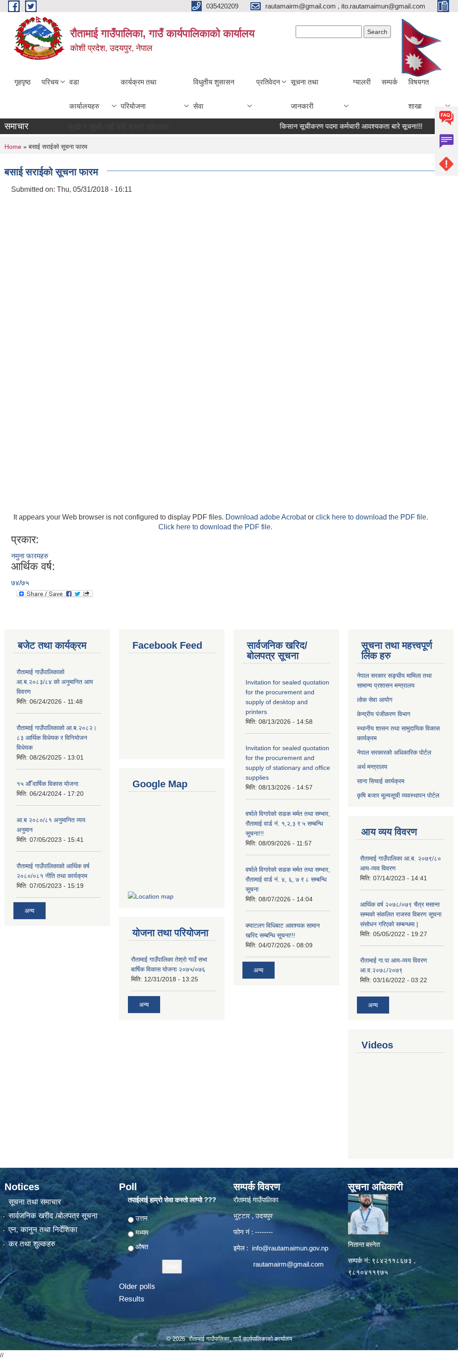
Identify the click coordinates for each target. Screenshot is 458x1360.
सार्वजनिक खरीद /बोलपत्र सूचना (53, 1216)
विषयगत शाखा (418, 94)
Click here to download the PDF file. (215, 527)
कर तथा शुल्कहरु (31, 1244)
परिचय (50, 82)
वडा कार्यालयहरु (84, 94)
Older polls (137, 1286)
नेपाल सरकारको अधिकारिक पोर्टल (394, 752)
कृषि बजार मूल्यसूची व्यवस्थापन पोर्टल (398, 795)
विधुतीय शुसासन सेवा (213, 94)
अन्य (29, 910)
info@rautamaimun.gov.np (290, 1248)
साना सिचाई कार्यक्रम (380, 781)
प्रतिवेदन (268, 82)
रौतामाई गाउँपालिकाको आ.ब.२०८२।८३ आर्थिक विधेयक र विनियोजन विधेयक (57, 737)
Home (12, 146)
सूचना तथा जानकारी (304, 94)
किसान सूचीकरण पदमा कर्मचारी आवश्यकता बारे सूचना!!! (336, 126)
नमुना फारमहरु (29, 556)
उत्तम (142, 1218)
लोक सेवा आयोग (374, 699)
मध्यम (142, 1232)
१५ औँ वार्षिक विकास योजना (47, 783)
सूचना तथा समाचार (34, 1202)
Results (131, 1299)
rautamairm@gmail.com (288, 1264)
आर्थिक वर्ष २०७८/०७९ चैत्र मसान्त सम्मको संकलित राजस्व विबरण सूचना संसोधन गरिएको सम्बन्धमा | (400, 914)
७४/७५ (20, 583)
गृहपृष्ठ (22, 82)
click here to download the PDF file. (372, 517)
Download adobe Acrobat (266, 517)
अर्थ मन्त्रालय (372, 766)
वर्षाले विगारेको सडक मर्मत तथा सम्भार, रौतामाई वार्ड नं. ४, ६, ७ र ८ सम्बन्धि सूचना (288, 879)
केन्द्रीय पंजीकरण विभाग (383, 714)
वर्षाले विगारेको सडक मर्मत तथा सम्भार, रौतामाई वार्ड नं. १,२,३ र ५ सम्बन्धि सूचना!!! (288, 823)
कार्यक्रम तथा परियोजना (139, 94)
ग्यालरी (362, 82)
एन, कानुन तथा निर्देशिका (42, 1229)
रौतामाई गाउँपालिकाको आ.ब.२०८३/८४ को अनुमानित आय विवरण (55, 681)
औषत (142, 1246)
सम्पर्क (390, 82)
